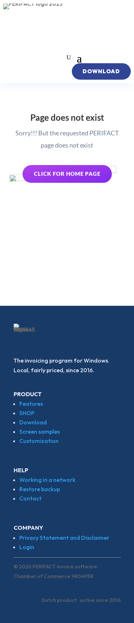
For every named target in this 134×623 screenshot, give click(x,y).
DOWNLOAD (101, 71)
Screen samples (39, 431)
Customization (39, 440)
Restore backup (39, 489)
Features (31, 403)
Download (33, 422)
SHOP (26, 413)
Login (26, 546)
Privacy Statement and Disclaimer (64, 537)
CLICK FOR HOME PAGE (67, 173)
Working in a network (47, 479)
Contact (30, 498)
